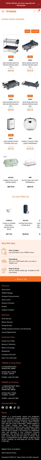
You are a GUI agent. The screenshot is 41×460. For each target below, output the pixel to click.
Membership (6, 351)
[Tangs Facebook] (3, 407)
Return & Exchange (8, 348)
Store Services (6, 319)
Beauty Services (7, 322)
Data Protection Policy (9, 453)
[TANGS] (11, 11)
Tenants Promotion (8, 310)
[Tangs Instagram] (7, 407)
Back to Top (22, 279)
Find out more (21, 5)
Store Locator (6, 300)
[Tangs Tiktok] (14, 407)
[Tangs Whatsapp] (18, 407)
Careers (4, 306)
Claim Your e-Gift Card (9, 358)
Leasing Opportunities (9, 332)
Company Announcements (10, 296)
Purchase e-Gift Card (8, 354)
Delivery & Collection (8, 344)
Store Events (6, 289)
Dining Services (7, 325)
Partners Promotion (8, 303)
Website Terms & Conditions (11, 449)
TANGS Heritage (7, 293)
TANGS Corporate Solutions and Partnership (16, 329)
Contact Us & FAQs (8, 341)
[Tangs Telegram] (11, 407)
